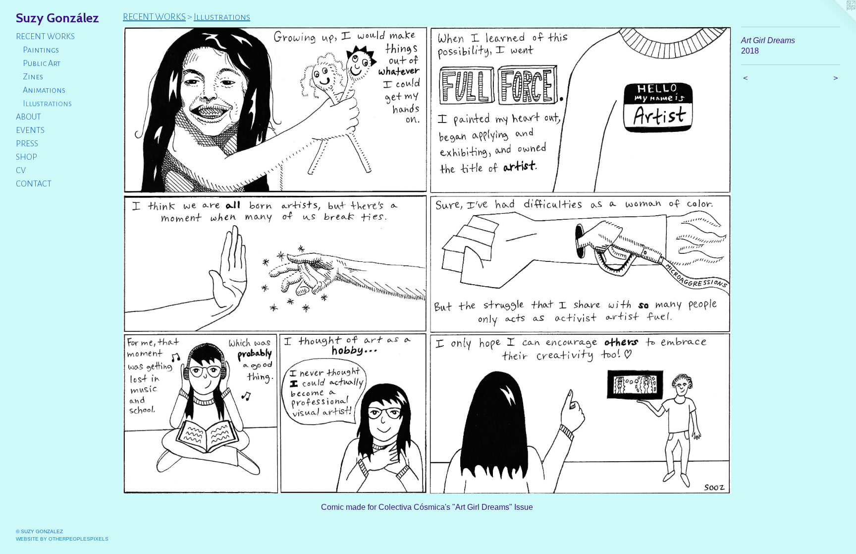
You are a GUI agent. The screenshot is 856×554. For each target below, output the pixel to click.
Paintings (41, 50)
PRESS (27, 143)
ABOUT (28, 117)
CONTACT (34, 184)
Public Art (41, 63)
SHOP (26, 157)
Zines (33, 76)
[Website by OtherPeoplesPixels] (836, 20)
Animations (44, 90)
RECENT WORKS (45, 36)
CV (21, 170)
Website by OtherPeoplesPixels (62, 539)
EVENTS (30, 130)
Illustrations (47, 103)
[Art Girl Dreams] (427, 260)
